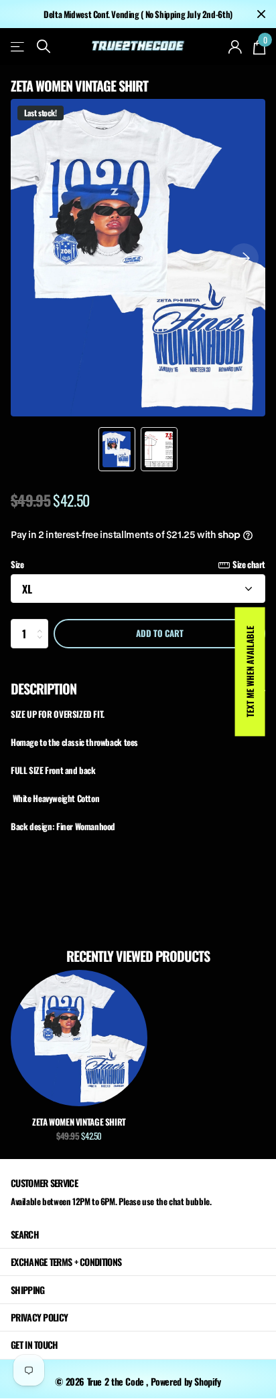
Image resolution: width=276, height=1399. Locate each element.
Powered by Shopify (186, 1381)
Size (138, 564)
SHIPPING (27, 1290)
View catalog (18, 46)
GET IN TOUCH (34, 1345)
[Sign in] (235, 47)
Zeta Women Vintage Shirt (79, 1122)
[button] (243, 257)
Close (261, 14)
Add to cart (160, 633)
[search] (43, 46)
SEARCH (25, 1234)
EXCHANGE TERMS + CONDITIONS (66, 1262)
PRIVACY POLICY (39, 1317)
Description (43, 688)
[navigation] (116, 449)
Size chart (248, 564)
